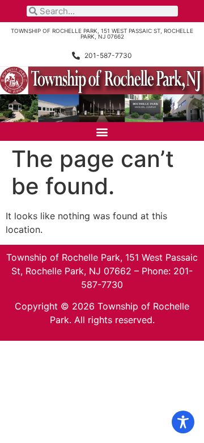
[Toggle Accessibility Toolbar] (183, 421)
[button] (102, 131)
